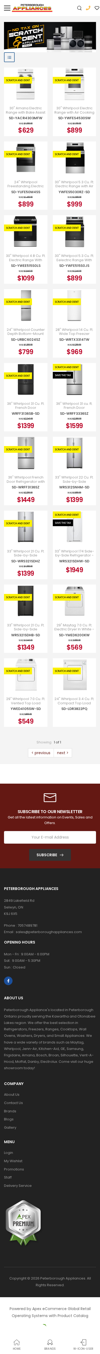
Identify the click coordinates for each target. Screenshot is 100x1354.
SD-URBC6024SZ (25, 339)
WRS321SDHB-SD (25, 635)
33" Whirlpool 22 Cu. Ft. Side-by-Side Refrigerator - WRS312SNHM (74, 483)
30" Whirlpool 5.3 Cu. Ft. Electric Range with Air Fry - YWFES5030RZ (74, 186)
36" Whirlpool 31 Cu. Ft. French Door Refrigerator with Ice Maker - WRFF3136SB (26, 410)
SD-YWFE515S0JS (74, 265)
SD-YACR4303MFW (25, 118)
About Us (11, 1094)
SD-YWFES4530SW (74, 118)
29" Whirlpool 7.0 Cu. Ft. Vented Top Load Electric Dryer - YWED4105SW (25, 705)
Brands (10, 1111)
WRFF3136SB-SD (25, 413)
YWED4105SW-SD (26, 708)
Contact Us (13, 1102)
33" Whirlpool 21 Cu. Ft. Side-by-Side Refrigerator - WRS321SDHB (26, 631)
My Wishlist (13, 1161)
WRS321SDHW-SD (74, 561)
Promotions (14, 1169)
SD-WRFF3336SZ (74, 413)
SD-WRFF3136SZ (25, 487)
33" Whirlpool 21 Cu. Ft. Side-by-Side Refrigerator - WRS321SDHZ (26, 557)
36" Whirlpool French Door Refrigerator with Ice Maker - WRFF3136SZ (26, 483)
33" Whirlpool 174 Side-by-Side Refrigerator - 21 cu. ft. (74, 555)
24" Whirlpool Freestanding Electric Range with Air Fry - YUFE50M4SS (25, 188)
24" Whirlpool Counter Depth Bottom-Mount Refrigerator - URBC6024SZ (26, 336)
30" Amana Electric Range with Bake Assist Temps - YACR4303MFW (25, 114)
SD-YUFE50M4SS (25, 192)
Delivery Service (18, 1185)
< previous (40, 752)
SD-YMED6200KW (74, 635)
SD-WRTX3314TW (74, 339)
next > (63, 752)
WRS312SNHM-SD (74, 487)
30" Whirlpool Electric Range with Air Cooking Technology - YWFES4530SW (74, 114)
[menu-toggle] (7, 8)
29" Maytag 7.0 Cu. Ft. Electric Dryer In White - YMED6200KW (74, 629)
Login (8, 1152)
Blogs (9, 1119)
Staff (8, 1177)
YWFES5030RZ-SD (74, 192)
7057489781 (27, 925)
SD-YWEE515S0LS (26, 265)
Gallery (10, 1127)
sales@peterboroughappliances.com (49, 931)
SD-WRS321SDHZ (25, 561)
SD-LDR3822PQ (74, 708)
